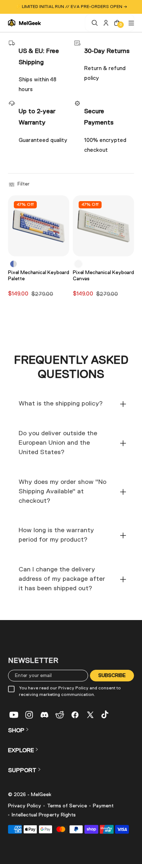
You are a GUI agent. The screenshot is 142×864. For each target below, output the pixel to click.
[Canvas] (78, 264)
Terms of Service (67, 805)
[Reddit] (60, 715)
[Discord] (44, 715)
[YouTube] (14, 715)
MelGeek (41, 794)
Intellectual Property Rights (44, 815)
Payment (103, 805)
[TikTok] (105, 715)
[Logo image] (24, 23)
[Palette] (13, 264)
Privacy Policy (24, 805)
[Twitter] (90, 715)
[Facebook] (75, 715)
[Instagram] (29, 715)
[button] (20, 184)
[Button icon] (61, 247)
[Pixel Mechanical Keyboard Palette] (38, 225)
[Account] (105, 22)
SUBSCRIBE (112, 675)
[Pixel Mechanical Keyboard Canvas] (103, 225)
